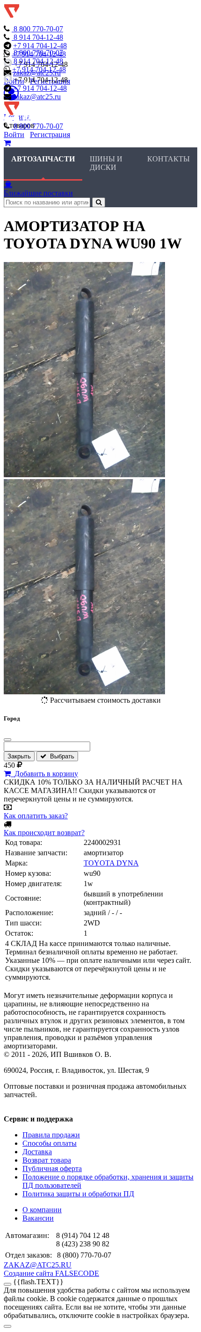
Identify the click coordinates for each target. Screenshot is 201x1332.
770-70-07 (38, 29)
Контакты (168, 159)
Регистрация (50, 134)
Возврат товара (46, 1160)
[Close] (7, 1326)
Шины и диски (106, 163)
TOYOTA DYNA (111, 863)
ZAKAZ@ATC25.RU (38, 1265)
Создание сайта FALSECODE (51, 1273)
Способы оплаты (49, 1143)
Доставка (37, 1152)
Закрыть (19, 756)
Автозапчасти (43, 159)
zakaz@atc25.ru (37, 97)
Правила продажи (51, 1135)
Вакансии (38, 1218)
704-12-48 (38, 37)
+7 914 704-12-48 (40, 46)
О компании (42, 1210)
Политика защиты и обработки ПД (78, 1194)
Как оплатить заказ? (36, 816)
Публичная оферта (52, 1168)
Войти (14, 134)
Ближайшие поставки (38, 193)
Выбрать (60, 756)
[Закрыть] (7, 739)
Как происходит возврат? (44, 833)
